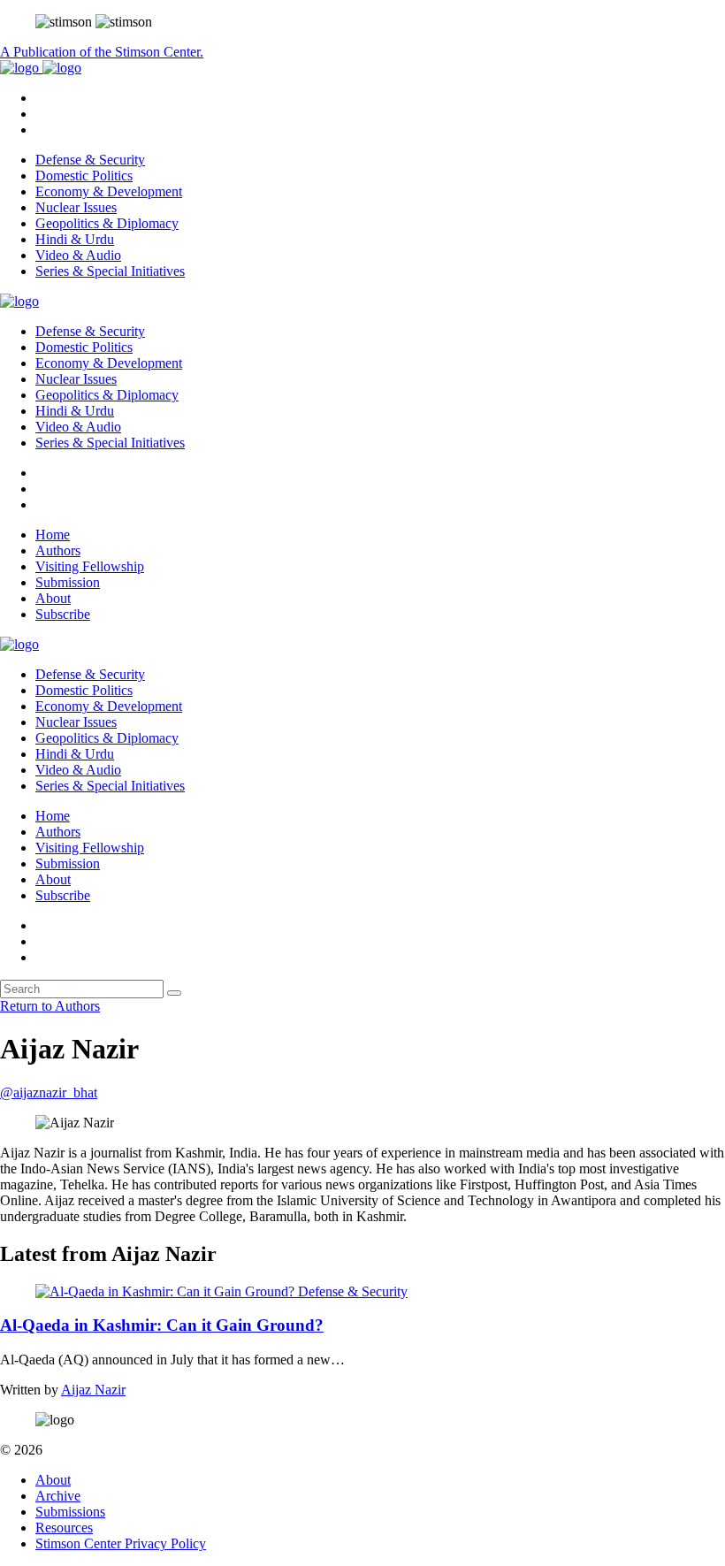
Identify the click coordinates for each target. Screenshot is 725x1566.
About (53, 598)
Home (52, 534)
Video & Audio (78, 255)
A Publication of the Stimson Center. (101, 51)
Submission (67, 582)
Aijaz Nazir (93, 1389)
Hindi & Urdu (74, 239)
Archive (57, 1495)
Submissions (70, 1511)
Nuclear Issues (76, 207)
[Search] (174, 993)
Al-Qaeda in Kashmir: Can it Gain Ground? (162, 1325)
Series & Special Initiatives (110, 271)
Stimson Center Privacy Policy (120, 1543)
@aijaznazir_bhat (48, 1092)
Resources (64, 1527)
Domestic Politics (84, 175)
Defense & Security (90, 159)
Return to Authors (50, 1005)
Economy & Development (108, 191)
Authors (57, 550)
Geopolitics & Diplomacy (107, 223)
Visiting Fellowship (89, 566)
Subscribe (62, 614)
